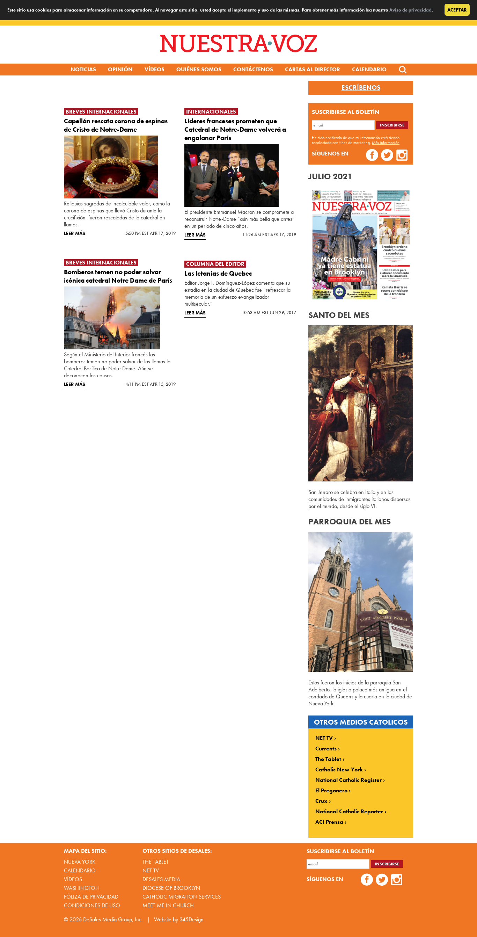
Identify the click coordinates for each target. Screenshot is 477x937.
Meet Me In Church (168, 905)
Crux (321, 801)
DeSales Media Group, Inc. (113, 919)
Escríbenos (361, 87)
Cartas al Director (312, 69)
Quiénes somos (198, 69)
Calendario (369, 69)
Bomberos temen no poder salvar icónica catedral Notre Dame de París (118, 276)
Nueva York (79, 861)
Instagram (402, 156)
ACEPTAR (457, 10)
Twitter (387, 156)
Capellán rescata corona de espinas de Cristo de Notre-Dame (116, 125)
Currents (326, 748)
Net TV (150, 870)
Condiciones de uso (92, 905)
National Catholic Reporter (349, 811)
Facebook (372, 156)
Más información (385, 142)
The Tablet (328, 759)
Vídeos (154, 69)
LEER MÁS (74, 233)
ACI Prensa (329, 822)
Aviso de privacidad (410, 10)
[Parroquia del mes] (360, 670)
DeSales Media (161, 879)
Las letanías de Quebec (218, 273)
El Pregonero (331, 790)
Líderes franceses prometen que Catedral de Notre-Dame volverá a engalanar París (235, 129)
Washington (82, 888)
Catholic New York (339, 769)
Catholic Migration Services (181, 896)
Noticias (83, 69)
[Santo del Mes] (360, 479)
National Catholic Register (348, 780)
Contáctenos (253, 69)
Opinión (120, 69)
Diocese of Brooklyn (171, 888)
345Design (191, 919)
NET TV (324, 738)
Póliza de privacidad (91, 896)
